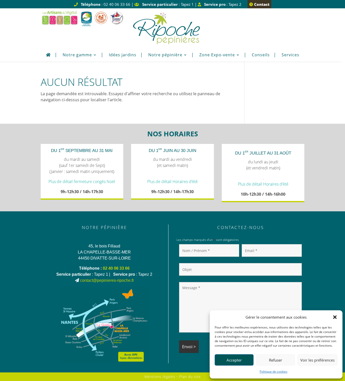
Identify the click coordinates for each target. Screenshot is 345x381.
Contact (261, 4)
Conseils (261, 55)
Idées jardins (122, 55)
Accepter (234, 360)
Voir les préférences (317, 360)
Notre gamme (77, 55)
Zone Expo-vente (217, 55)
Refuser (275, 360)
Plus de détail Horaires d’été (172, 181)
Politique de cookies (273, 371)
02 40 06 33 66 (116, 268)
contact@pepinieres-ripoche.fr (107, 280)
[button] (334, 317)
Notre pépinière (165, 55)
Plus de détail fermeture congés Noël (81, 181)
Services (290, 55)
